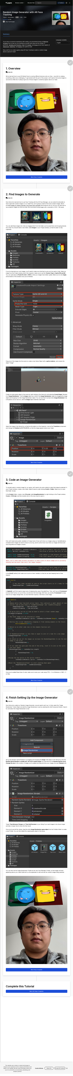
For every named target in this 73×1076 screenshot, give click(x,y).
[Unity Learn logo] (9, 3)
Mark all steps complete (36, 991)
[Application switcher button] (66, 3)
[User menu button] (69, 3)
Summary (6, 34)
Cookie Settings (39, 1068)
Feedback (61, 2)
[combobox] (45, 2)
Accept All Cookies (60, 1068)
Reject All (49, 1068)
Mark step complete (36, 177)
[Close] (67, 1068)
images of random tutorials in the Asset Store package (25, 205)
